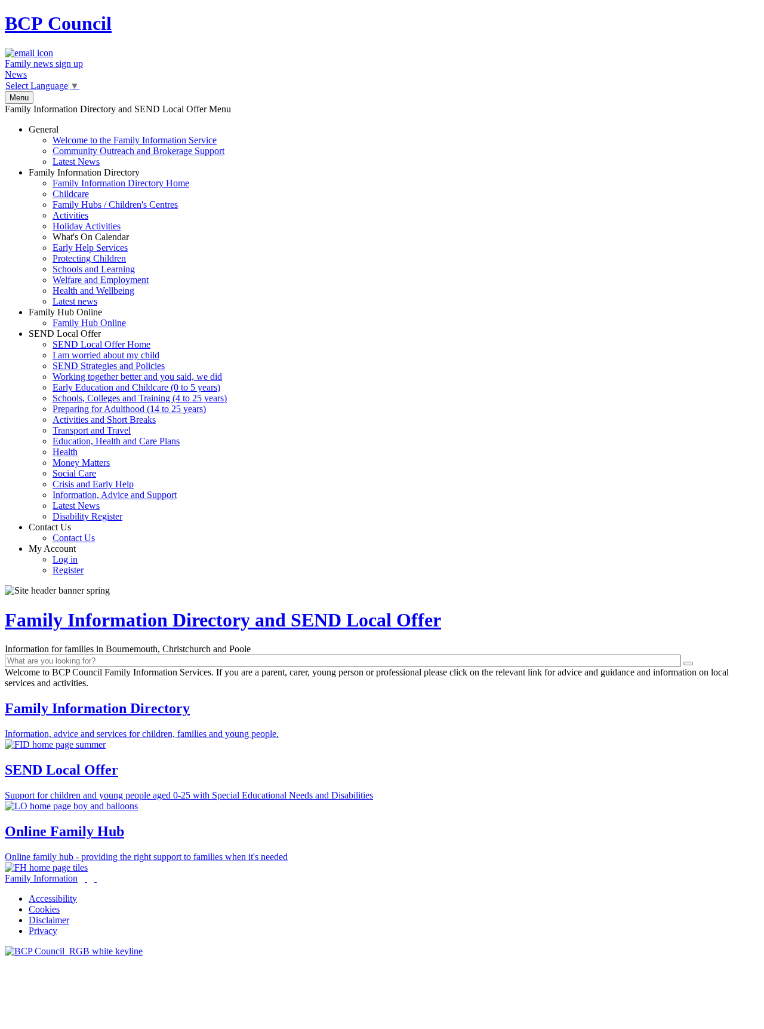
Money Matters (81, 462)
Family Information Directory (109, 236)
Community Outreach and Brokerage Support (138, 151)
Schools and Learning (94, 269)
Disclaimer (49, 920)
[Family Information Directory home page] (74, 951)
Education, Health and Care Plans (116, 441)
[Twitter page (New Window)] (86, 878)
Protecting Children (89, 258)
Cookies (44, 909)
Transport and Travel (92, 430)
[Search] (688, 663)
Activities (70, 215)
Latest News (76, 161)
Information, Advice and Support (115, 495)
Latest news (75, 301)
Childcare (71, 194)
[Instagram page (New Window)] (95, 878)
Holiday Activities (87, 226)
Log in (65, 559)
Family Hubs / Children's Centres (115, 204)
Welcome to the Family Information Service (135, 140)
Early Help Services (90, 247)
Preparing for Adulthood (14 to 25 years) (129, 409)
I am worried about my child (106, 355)
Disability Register (87, 516)
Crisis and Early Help (93, 484)
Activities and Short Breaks (104, 419)
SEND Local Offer (128, 424)
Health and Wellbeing (93, 290)
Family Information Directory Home (121, 183)
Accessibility (53, 898)
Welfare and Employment (101, 280)
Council (58, 23)
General (126, 145)
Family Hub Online (77, 317)
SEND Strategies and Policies (109, 366)
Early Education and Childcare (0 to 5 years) (136, 387)
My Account (56, 559)
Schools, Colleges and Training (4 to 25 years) (140, 398)
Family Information (41, 878)
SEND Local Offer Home (101, 344)
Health (65, 452)
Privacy (43, 931)
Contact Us (62, 532)
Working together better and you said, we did (137, 376)
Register (68, 570)
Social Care (74, 473)
